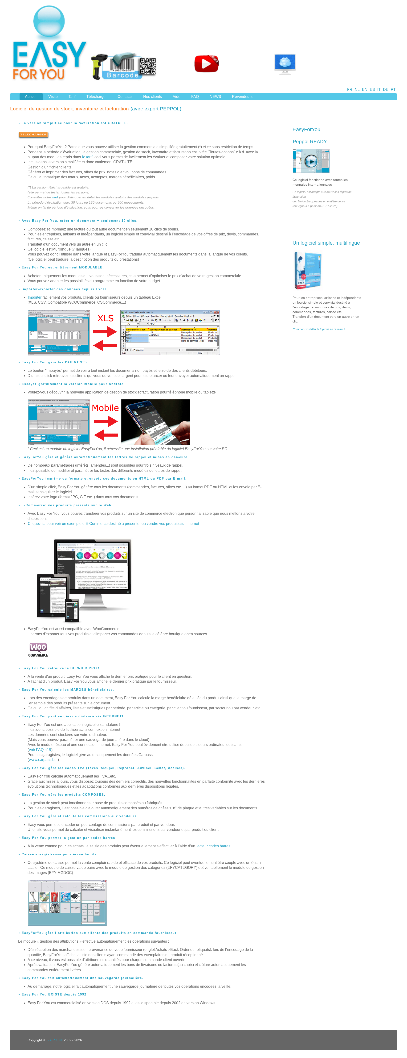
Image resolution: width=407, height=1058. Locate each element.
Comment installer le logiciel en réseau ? (319, 329)
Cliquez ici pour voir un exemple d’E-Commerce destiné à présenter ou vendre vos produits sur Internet (113, 524)
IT (379, 90)
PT (393, 90)
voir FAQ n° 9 (40, 750)
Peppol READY (310, 141)
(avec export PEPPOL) (155, 108)
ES (372, 90)
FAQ (195, 96)
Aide (176, 96)
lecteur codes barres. (213, 846)
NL (357, 90)
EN (364, 90)
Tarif (72, 96)
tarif (55, 197)
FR (349, 90)
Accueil (31, 96)
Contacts (125, 96)
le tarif (87, 157)
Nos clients (152, 96)
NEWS (215, 96)
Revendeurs (242, 96)
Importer (34, 297)
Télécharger (96, 96)
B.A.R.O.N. (54, 1040)
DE (385, 90)
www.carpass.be (43, 760)
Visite (53, 96)
